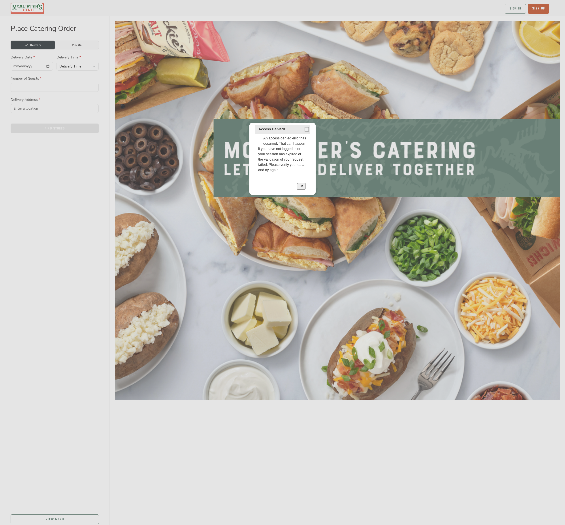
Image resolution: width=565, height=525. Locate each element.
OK (301, 186)
